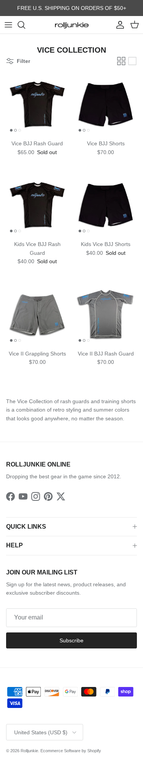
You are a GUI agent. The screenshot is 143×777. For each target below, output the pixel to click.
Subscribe (71, 640)
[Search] (25, 24)
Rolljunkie (29, 750)
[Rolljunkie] (72, 25)
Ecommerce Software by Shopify (70, 750)
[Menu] (8, 24)
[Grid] (121, 61)
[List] (132, 61)
